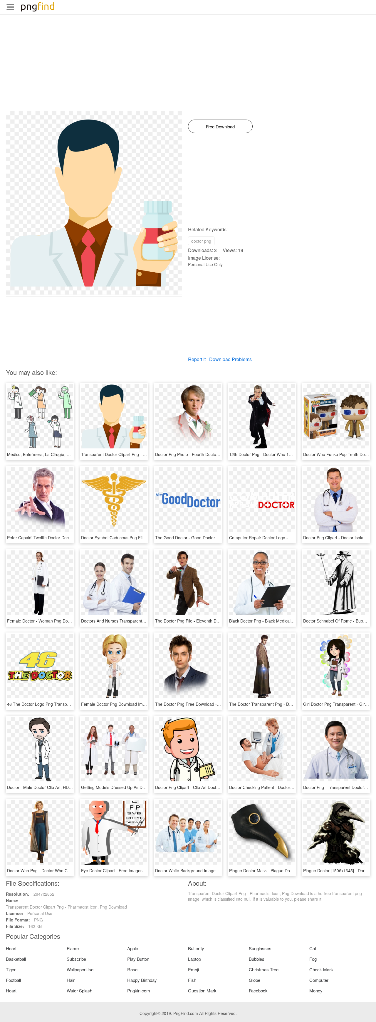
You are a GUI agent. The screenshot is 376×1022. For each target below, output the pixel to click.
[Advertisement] (94, 70)
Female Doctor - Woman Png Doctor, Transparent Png (57, 621)
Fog (313, 959)
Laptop (194, 959)
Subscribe (76, 959)
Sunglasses (260, 948)
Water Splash (79, 990)
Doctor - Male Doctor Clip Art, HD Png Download (52, 787)
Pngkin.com (138, 990)
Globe (254, 980)
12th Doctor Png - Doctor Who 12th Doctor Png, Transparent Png (289, 454)
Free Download (220, 126)
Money (316, 990)
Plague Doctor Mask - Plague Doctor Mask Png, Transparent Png (289, 870)
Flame (73, 948)
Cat (312, 948)
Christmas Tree (263, 969)
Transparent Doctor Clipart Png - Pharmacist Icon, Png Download (141, 454)
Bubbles (256, 959)
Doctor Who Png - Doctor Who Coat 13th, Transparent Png (61, 870)
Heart (11, 948)
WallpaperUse (80, 969)
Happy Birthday (142, 980)
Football (13, 980)
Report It (197, 359)
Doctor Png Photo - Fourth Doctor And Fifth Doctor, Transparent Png (218, 454)
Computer (318, 980)
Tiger (11, 969)
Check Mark (321, 969)
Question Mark (202, 990)
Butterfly (196, 948)
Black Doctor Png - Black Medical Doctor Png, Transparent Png (287, 621)
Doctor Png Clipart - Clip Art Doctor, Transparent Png (204, 787)
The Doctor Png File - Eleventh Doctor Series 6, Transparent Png (215, 621)
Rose (132, 969)
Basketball (16, 959)
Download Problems (230, 359)
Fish (192, 980)
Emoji (193, 969)
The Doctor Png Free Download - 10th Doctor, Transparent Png (214, 704)
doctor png (201, 241)
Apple (132, 948)
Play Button (138, 959)
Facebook (258, 990)
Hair (71, 980)
